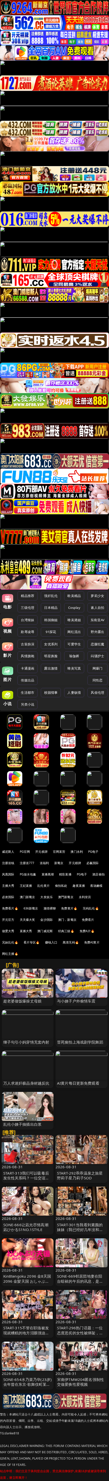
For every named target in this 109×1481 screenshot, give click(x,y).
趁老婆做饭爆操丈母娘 (22, 1000)
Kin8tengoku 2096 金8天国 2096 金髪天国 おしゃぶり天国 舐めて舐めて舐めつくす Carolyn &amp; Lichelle (27, 1283)
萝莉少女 (97, 595)
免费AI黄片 (92, 942)
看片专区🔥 (32, 942)
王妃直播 (26, 886)
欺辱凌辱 (27, 631)
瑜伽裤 (74, 656)
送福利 (44, 863)
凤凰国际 (8, 874)
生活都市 (27, 692)
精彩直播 (65, 874)
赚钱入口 (51, 942)
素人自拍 (97, 607)
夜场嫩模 (96, 886)
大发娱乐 (46, 897)
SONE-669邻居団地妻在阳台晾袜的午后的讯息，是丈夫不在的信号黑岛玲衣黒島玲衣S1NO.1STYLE (80, 1283)
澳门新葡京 (27, 897)
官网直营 (59, 851)
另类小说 (27, 704)
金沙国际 (46, 920)
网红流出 (74, 631)
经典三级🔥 (66, 931)
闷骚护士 (97, 656)
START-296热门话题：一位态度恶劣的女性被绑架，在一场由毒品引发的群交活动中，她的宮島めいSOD (80, 1335)
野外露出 (97, 631)
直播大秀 (26, 931)
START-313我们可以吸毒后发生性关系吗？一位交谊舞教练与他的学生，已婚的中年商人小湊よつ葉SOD (26, 1180)
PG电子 (93, 851)
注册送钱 (8, 863)
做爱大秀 (8, 931)
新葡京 (58, 863)
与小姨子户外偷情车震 (76, 1000)
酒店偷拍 (98, 874)
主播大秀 (8, 886)
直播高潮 (48, 874)
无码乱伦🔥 (91, 908)
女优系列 (51, 644)
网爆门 (97, 668)
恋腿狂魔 (97, 644)
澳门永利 (76, 851)
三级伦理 (27, 607)
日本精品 (51, 607)
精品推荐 (27, 595)
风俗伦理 (97, 692)
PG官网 (25, 851)
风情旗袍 (27, 656)
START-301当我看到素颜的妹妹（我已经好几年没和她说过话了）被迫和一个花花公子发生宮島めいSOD (80, 1232)
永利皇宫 (85, 897)
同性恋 (97, 680)
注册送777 (27, 863)
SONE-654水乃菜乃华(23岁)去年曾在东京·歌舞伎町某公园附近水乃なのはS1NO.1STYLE (27, 1387)
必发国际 (8, 897)
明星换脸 (51, 656)
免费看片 (88, 920)
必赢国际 (92, 863)
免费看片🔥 (10, 908)
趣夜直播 (78, 886)
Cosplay (74, 607)
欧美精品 (74, 595)
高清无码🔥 (71, 942)
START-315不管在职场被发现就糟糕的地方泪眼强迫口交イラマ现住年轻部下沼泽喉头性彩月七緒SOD (26, 1335)
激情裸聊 (50, 908)
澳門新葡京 (66, 897)
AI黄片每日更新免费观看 (78, 1083)
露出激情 (51, 668)
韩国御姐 (51, 620)
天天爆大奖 (27, 920)
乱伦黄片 (43, 886)
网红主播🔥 (10, 954)
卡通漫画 (27, 668)
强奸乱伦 (51, 595)
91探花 (51, 631)
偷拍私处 (61, 886)
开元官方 (8, 920)
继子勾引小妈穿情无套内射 (26, 1042)
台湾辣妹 (27, 620)
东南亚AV (97, 620)
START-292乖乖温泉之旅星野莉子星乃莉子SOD (80, 1175)
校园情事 (51, 692)
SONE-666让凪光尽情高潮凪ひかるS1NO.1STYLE (25, 1227)
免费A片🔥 (87, 931)
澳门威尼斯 (45, 931)
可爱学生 (74, 644)
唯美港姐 (74, 620)
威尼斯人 (8, 851)
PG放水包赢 (28, 874)
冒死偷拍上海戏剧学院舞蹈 (80, 1042)
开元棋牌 (41, 851)
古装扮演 (27, 644)
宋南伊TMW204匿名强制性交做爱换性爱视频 (80, 1382)
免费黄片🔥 (69, 908)
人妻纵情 (74, 692)
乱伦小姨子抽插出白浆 (22, 1124)
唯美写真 (74, 668)
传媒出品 (27, 680)
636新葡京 (31, 908)
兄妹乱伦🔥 (10, 942)
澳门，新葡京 (67, 920)
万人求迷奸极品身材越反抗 (26, 1083)
